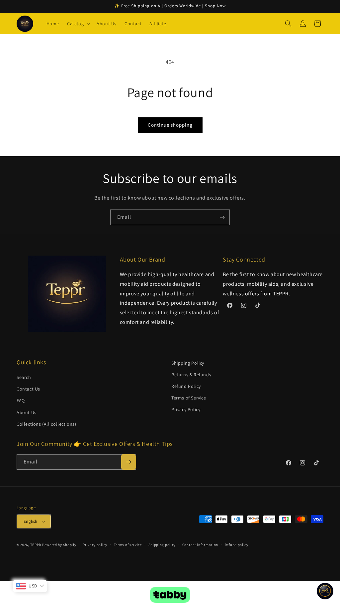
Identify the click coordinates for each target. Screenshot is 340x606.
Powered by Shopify (59, 544)
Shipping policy (162, 544)
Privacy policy (95, 544)
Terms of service (128, 544)
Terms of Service (188, 398)
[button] (78, 23)
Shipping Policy (187, 363)
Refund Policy (186, 386)
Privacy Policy (185, 409)
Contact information (200, 544)
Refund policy (236, 544)
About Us (27, 412)
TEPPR (36, 544)
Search (24, 377)
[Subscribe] (222, 217)
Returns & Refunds (191, 375)
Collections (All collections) (46, 424)
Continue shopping (170, 125)
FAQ (21, 400)
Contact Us (28, 389)
